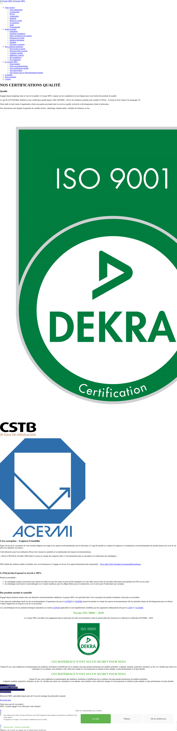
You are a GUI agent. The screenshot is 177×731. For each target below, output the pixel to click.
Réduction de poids (17, 38)
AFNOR (56, 608)
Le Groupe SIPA (11, 62)
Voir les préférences (158, 719)
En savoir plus (5, 700)
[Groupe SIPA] (12, 1)
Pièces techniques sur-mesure (21, 36)
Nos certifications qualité (19, 68)
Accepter (95, 719)
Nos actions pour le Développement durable (26, 73)
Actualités (8, 75)
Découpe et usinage (17, 44)
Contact (8, 79)
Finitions (13, 42)
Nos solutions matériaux (14, 47)
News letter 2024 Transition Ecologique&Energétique (120, 564)
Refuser (127, 719)
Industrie (13, 18)
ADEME (78, 601)
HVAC (12, 14)
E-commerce (14, 23)
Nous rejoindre (10, 77)
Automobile (14, 16)
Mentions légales (8, 727)
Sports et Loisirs (16, 21)
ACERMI (139, 608)
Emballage (14, 31)
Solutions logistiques (17, 34)
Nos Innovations (16, 70)
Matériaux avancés (17, 55)
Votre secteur (10, 8)
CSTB (129, 608)
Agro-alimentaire (16, 10)
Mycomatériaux (16, 57)
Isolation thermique (17, 40)
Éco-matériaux (15, 60)
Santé (12, 25)
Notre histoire (15, 64)
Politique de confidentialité (22, 727)
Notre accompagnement (19, 66)
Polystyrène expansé (17, 49)
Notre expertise (10, 29)
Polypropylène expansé (18, 51)
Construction (14, 12)
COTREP (68, 601)
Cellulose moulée (16, 53)
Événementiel (15, 27)
